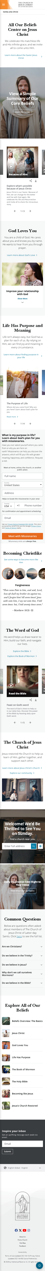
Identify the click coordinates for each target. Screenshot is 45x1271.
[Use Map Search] (33, 846)
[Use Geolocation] (40, 846)
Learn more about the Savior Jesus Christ (21, 56)
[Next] (30, 211)
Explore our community (21, 773)
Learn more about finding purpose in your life (21, 356)
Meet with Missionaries (22, 536)
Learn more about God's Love (21, 255)
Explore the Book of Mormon (21, 656)
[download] (35, 180)
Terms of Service (11, 528)
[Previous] (15, 211)
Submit (7, 1151)
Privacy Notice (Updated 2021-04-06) (20, 524)
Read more (11, 416)
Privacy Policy (36, 526)
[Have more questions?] (39, 1265)
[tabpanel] (22, 598)
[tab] (8, 574)
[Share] (30, 180)
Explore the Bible (21, 651)
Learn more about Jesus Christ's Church (21, 768)
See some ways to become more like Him (21, 561)
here (19, 936)
